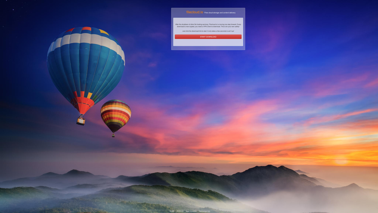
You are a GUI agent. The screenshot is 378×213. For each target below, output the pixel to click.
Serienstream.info (204, 211)
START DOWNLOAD (208, 36)
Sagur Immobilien (191, 211)
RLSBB (171, 211)
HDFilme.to (179, 211)
